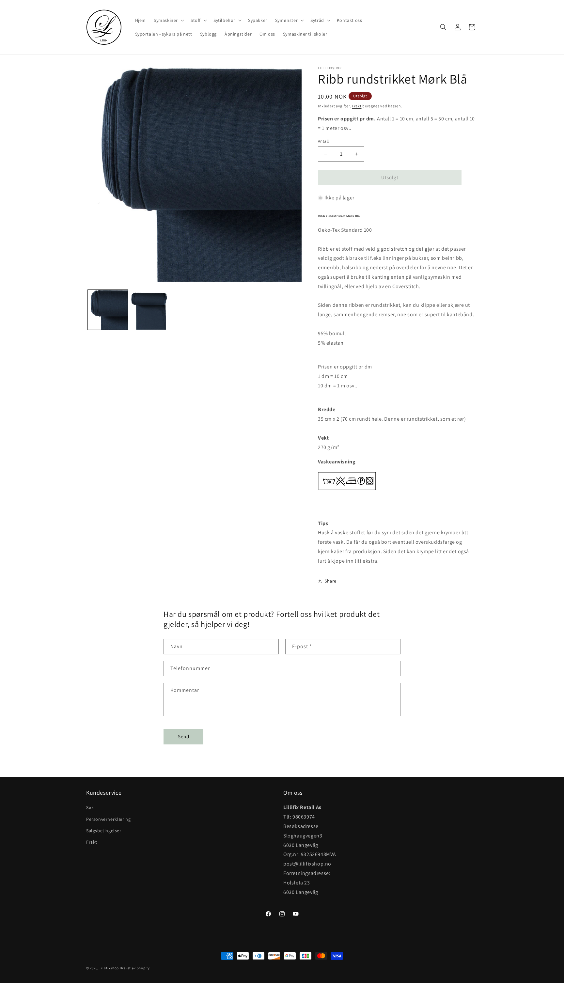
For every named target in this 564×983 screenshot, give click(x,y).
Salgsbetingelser (103, 831)
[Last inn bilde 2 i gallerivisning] (151, 310)
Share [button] (330, 581)
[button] (168, 20)
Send (183, 736)
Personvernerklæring (108, 819)
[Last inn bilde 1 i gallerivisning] (108, 310)
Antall (323, 141)
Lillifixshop (109, 968)
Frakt (357, 105)
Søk (90, 808)
